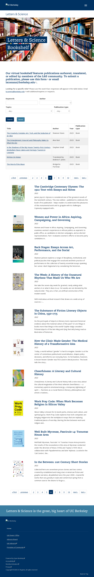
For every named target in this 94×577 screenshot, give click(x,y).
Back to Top (84, 574)
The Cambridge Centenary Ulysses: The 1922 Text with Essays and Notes (59, 188)
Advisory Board (12, 539)
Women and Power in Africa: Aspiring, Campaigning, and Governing (58, 218)
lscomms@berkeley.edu (21, 82)
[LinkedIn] (12, 524)
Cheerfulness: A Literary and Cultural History (57, 372)
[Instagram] (17, 524)
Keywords (10, 98)
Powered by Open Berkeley (15, 558)
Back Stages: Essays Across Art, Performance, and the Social (54, 248)
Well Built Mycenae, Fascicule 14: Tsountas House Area (61, 433)
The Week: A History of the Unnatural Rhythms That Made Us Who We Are (58, 276)
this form (41, 79)
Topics (8, 107)
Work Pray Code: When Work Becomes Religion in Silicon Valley (58, 403)
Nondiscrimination (12, 564)
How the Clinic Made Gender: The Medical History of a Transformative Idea (60, 342)
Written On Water (14, 157)
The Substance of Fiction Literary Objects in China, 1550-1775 (60, 312)
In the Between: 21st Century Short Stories (61, 462)
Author (43, 98)
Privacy (9, 567)
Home (9, 528)
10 (69, 178)
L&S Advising (12, 543)
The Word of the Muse (16, 164)
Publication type (61, 107)
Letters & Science (17, 14)
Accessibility (10, 561)
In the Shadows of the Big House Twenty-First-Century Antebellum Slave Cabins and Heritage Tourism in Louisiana (28, 150)
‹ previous (24, 178)
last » (85, 178)
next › (77, 178)
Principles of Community (16, 547)
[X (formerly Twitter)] (8, 524)
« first (14, 178)
